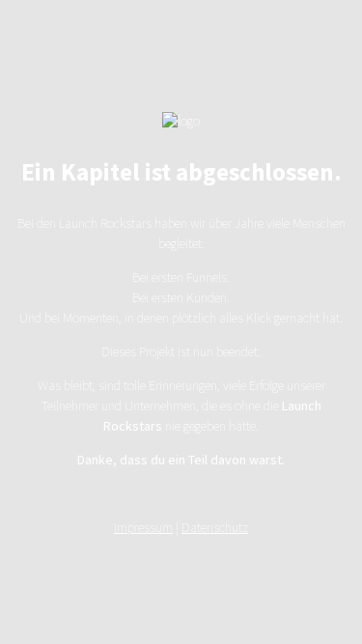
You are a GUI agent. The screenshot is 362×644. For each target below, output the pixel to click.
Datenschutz (214, 527)
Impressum (143, 527)
